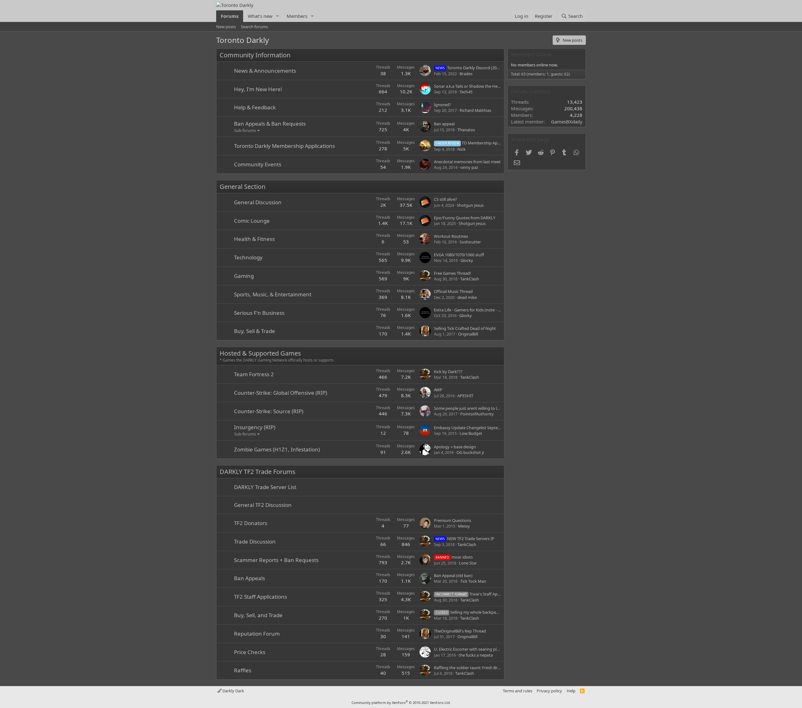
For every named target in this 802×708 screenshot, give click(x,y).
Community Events (257, 164)
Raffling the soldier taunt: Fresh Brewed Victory (478, 667)
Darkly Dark (232, 691)
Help (571, 691)
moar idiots (454, 557)
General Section (242, 186)
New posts (226, 26)
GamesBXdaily (566, 121)
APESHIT (465, 395)
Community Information (255, 55)
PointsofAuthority (477, 414)
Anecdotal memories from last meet (467, 161)
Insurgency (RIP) (254, 427)
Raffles (242, 670)
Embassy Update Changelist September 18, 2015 (479, 427)
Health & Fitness (254, 238)
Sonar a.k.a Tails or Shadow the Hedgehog (473, 86)
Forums (229, 16)
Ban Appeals (249, 578)
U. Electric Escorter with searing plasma (470, 649)
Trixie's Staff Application (474, 594)
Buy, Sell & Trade (254, 331)
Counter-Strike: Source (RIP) (268, 411)
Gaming (244, 275)
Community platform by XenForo (401, 702)
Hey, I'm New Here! (258, 89)
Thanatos (466, 130)
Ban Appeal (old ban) (453, 575)
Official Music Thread (453, 291)
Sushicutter (470, 242)
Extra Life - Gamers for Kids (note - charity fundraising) (484, 310)
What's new (260, 16)
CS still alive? (445, 199)
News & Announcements (265, 70)
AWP (438, 390)
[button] (277, 16)
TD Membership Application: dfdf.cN (482, 143)
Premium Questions (452, 520)
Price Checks (249, 652)
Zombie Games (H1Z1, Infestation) (277, 449)
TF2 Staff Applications (260, 596)
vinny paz (469, 167)
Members (297, 16)
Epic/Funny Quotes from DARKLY (464, 218)
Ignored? (442, 104)
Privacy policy (549, 691)
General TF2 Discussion (263, 504)
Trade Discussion (255, 541)
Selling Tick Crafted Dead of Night (465, 328)
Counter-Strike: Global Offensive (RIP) (280, 392)
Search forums (254, 26)
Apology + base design (455, 447)
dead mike (467, 297)
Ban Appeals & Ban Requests (270, 123)
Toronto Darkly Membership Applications (284, 145)
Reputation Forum (257, 633)
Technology (248, 257)
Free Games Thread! (452, 273)
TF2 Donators (250, 523)
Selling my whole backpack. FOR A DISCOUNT (484, 612)
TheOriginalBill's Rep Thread (460, 631)
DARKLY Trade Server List (265, 487)
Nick (461, 149)
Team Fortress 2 (254, 374)
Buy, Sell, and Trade (258, 615)
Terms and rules (517, 691)
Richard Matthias (475, 110)
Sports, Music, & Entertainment (272, 294)
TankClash (469, 279)
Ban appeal (444, 124)
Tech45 (466, 92)
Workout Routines (451, 236)
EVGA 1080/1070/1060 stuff (459, 255)
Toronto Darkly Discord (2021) (468, 67)
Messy (464, 526)
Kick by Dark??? (448, 371)
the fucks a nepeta (476, 655)
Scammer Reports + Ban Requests (276, 560)
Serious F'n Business (259, 312)
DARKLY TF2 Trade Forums (257, 471)
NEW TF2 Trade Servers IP (464, 538)
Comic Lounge (252, 220)
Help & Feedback (255, 107)
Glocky (467, 260)
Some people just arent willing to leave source (476, 408)
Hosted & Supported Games (260, 353)
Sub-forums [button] (245, 130)
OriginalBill (468, 334)
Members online (531, 54)
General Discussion (258, 202)
